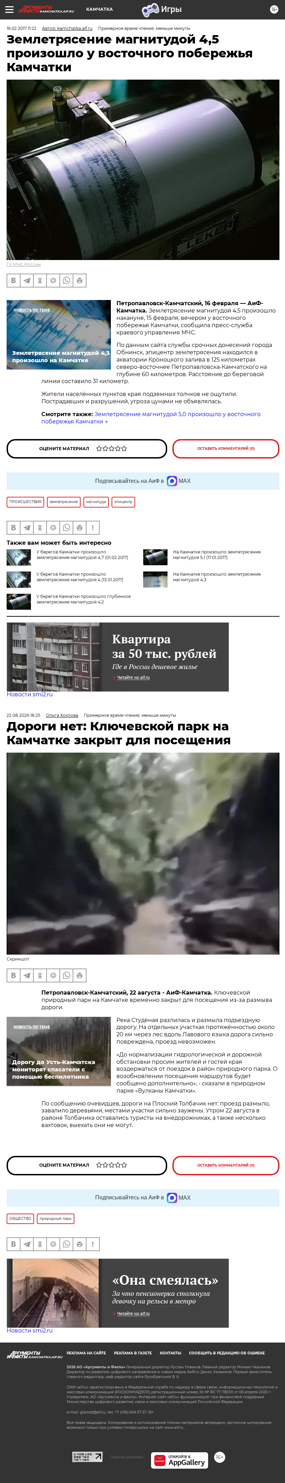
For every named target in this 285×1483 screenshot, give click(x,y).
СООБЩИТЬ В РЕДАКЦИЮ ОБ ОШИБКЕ (227, 1353)
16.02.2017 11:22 (21, 28)
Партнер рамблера (126, 1457)
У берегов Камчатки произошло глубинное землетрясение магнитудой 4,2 (83, 599)
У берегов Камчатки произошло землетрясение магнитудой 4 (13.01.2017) (79, 577)
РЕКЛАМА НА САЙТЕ (86, 1353)
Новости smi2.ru (30, 694)
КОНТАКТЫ (170, 1353)
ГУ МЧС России (24, 264)
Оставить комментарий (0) (226, 448)
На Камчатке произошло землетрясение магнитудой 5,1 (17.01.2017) (217, 554)
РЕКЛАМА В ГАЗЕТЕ (133, 1353)
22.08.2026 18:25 (23, 715)
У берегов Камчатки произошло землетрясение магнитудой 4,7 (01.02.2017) (82, 554)
